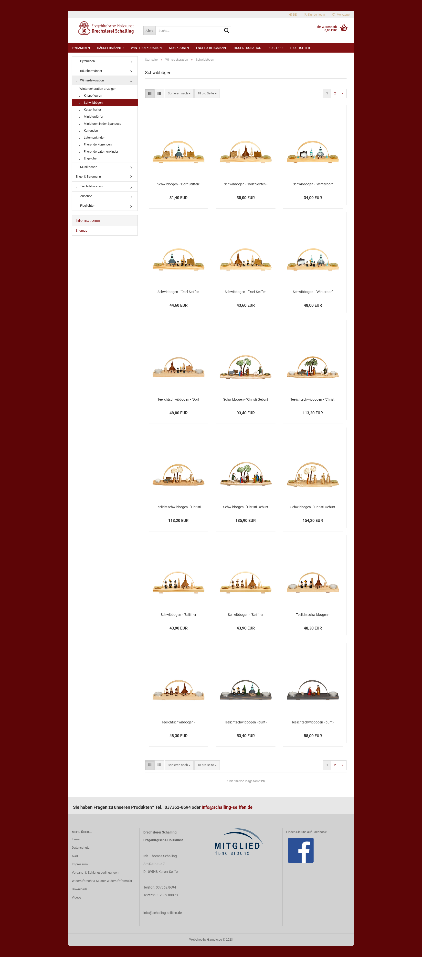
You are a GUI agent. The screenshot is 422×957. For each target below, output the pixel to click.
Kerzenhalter (92, 109)
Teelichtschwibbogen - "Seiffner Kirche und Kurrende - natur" (178, 722)
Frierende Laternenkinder (100, 151)
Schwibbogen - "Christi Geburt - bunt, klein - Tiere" (245, 399)
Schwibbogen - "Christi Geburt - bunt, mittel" (245, 507)
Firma (76, 839)
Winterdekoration (146, 48)
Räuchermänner (110, 48)
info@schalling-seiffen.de (227, 807)
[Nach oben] (408, 949)
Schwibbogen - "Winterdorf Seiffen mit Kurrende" (313, 292)
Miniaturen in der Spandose (102, 123)
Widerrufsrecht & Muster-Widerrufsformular (102, 881)
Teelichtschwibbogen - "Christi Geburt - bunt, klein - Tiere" (312, 399)
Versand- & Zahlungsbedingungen (95, 872)
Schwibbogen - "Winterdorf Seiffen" (313, 184)
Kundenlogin (316, 14)
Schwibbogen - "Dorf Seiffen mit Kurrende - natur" (245, 292)
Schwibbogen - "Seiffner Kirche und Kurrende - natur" (245, 615)
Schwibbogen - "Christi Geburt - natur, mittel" (312, 507)
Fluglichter (300, 48)
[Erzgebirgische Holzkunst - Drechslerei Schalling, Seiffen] (104, 28)
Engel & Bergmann (211, 48)
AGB (75, 856)
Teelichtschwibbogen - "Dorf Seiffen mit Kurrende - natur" (178, 399)
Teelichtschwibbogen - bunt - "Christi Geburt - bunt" (312, 722)
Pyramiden (81, 48)
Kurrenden (90, 130)
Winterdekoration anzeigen (97, 88)
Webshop (195, 939)
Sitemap (81, 230)
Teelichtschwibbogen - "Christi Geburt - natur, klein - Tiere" (178, 507)
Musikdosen (179, 48)
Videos (76, 897)
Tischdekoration (247, 48)
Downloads (79, 889)
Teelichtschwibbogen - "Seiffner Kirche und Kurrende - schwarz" (313, 615)
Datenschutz (80, 847)
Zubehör (276, 48)
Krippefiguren (92, 95)
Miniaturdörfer (93, 116)
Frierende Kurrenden (97, 144)
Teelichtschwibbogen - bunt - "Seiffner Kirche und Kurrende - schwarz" (245, 722)
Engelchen (90, 158)
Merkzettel (342, 14)
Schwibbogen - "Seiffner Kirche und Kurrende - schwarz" (178, 615)
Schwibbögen (93, 102)
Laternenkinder (94, 137)
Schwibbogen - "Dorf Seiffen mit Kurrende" (178, 292)
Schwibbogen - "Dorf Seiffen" (178, 184)
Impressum (80, 864)
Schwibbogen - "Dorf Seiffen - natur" (245, 184)
